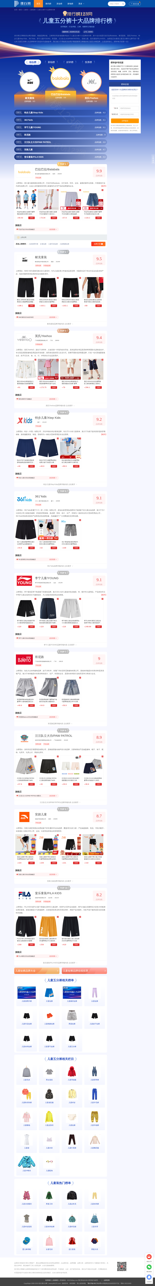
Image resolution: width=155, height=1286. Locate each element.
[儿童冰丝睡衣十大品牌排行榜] (26, 1195)
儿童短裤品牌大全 (36, 970)
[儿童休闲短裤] (26, 1038)
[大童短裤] (49, 993)
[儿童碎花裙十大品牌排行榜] (72, 1218)
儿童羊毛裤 (94, 1102)
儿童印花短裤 (53, 244)
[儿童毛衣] (26, 1071)
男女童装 (49, 1080)
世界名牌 (38, 265)
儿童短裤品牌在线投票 (84, 970)
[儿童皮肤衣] (49, 1117)
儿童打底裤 (72, 1148)
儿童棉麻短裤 (64, 244)
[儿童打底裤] (72, 1139)
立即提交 (125, 121)
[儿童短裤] (72, 1117)
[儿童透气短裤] (49, 1038)
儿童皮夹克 (72, 1204)
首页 (38, 4)
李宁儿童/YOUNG (47, 578)
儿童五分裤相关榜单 (60, 980)
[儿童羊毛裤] (94, 1094)
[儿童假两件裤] (26, 993)
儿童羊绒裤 (94, 1125)
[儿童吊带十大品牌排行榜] (94, 1218)
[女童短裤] (94, 993)
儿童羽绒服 (72, 1080)
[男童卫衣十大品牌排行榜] (49, 1195)
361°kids (40, 496)
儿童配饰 (49, 1171)
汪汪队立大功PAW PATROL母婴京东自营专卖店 (30, 796)
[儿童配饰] (49, 1162)
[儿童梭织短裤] (72, 993)
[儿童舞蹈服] (94, 1139)
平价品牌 (38, 177)
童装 (20, 10)
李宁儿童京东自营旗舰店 (26, 638)
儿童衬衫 (72, 1102)
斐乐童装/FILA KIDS (48, 893)
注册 (137, 4)
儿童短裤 (33, 10)
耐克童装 (29, 98)
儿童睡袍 (26, 1125)
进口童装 (72, 1249)
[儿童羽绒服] (72, 1071)
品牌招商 (107, 1280)
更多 (80, 4)
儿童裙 (26, 1148)
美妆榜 (59, 4)
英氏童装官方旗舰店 (25, 399)
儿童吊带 (94, 1226)
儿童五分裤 (72, 1046)
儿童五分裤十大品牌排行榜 (46, 10)
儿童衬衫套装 (27, 1226)
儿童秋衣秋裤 (27, 1102)
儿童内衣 (49, 1148)
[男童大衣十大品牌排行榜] (94, 1241)
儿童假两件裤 (33, 244)
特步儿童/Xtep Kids (48, 417)
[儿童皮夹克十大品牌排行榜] (72, 1195)
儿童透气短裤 (49, 1046)
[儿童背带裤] (94, 1071)
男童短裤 (72, 1024)
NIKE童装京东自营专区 (26, 317)
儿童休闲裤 (94, 1204)
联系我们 (48, 1280)
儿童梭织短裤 (72, 1001)
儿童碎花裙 (72, 1226)
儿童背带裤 (94, 1080)
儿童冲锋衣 (26, 1171)
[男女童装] (49, 1071)
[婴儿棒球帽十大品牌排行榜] (26, 1241)
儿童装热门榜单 (60, 1183)
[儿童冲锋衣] (26, 1162)
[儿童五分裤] (72, 1038)
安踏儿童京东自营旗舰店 (26, 874)
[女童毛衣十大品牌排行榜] (49, 1241)
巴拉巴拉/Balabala (60, 94)
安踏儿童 (41, 814)
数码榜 (48, 4)
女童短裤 (43, 244)
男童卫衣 (49, 1204)
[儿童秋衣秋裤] (26, 1094)
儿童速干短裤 (95, 1024)
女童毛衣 (49, 1249)
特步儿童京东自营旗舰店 (26, 478)
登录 (134, 4)
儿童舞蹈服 (94, 1148)
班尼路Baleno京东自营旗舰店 (28, 717)
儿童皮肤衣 (49, 1125)
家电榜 (70, 4)
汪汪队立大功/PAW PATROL (53, 735)
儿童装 (26, 10)
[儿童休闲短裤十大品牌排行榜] (49, 1218)
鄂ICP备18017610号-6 (95, 1283)
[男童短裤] (72, 1015)
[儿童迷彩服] (49, 1094)
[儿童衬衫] (72, 1094)
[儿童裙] (26, 1139)
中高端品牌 (47, 265)
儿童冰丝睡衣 (27, 1204)
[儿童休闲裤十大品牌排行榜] (94, 1195)
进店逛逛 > (52, 229)
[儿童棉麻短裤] (49, 1015)
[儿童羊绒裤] (94, 1117)
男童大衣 (94, 1249)
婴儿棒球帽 (26, 1249)
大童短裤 (49, 1001)
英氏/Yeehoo (91, 98)
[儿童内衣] (49, 1139)
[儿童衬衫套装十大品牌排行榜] (26, 1218)
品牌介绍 (98, 244)
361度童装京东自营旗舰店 (27, 559)
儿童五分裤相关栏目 (60, 1059)
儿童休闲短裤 (27, 1046)
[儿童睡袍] (26, 1117)
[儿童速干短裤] (94, 1015)
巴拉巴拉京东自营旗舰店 (26, 229)
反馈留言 (56, 1280)
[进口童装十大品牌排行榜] (72, 1241)
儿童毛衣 (26, 1080)
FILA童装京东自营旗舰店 (26, 956)
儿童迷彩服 (49, 1102)
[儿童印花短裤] (26, 1015)
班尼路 (39, 657)
